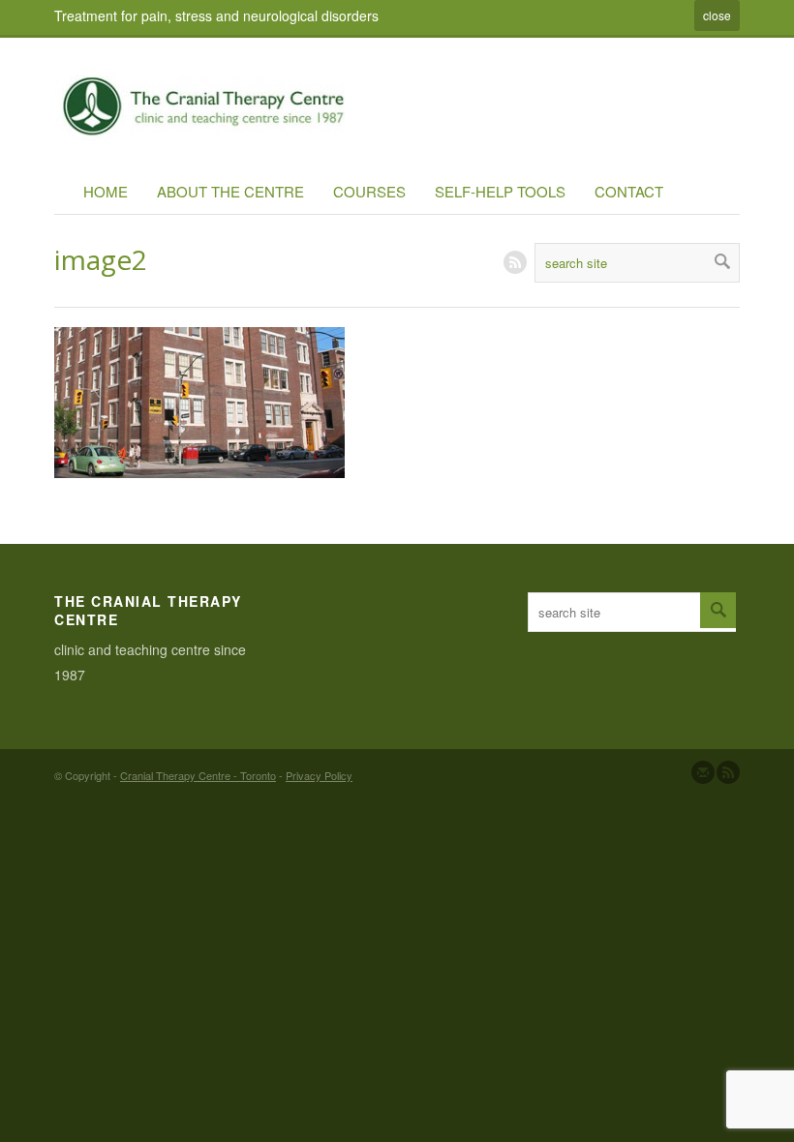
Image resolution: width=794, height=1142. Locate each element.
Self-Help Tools (500, 191)
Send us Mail (703, 772)
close (717, 15)
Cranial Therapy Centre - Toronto (198, 775)
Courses (369, 191)
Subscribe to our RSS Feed (728, 772)
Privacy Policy (319, 775)
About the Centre (230, 191)
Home (105, 191)
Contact (629, 191)
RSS (515, 262)
